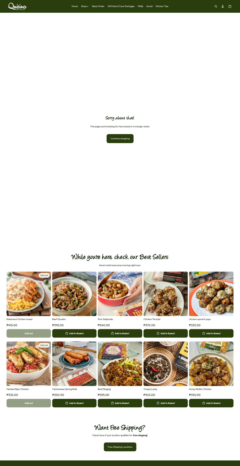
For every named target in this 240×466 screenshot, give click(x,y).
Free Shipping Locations (120, 446)
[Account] (222, 6)
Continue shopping (120, 138)
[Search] (215, 6)
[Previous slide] (11, 293)
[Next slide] (46, 293)
